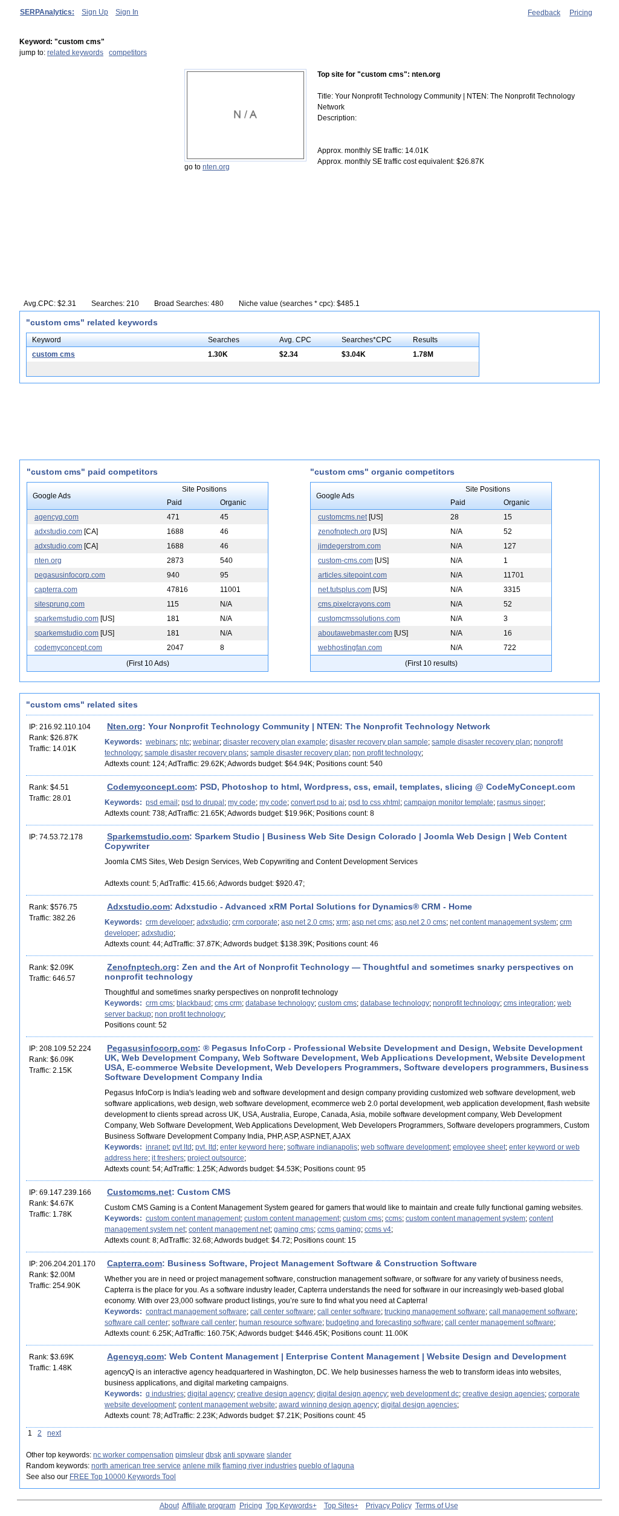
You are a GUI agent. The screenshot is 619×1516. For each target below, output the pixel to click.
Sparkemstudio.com (148, 836)
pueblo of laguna (326, 1466)
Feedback (544, 12)
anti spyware (244, 1455)
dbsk (213, 1455)
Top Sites (339, 1505)
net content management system (503, 922)
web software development (405, 1147)
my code (242, 802)
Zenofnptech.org (142, 967)
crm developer (169, 922)
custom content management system (465, 1218)
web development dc (425, 1394)
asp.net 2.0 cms (420, 922)
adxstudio (212, 922)
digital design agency (352, 1394)
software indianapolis (322, 1147)
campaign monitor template (448, 802)
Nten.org (125, 726)
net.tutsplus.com (344, 589)
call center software (282, 1311)
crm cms (159, 1003)
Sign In (126, 12)
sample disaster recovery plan (481, 742)
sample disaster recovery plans (195, 753)
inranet (157, 1147)
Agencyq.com (135, 1356)
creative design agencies (503, 1394)
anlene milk (202, 1466)
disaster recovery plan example (274, 742)
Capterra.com (134, 1263)
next (54, 1433)
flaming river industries (259, 1466)
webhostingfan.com (350, 647)
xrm (342, 922)
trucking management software (434, 1311)
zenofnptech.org (344, 531)
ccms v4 (378, 1229)
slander (279, 1455)
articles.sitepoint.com (352, 575)
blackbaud (194, 1003)
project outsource (215, 1158)
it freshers (168, 1158)
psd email (162, 802)
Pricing (580, 12)
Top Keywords (289, 1505)
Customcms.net (139, 1192)
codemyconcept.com (68, 647)
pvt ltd (182, 1147)
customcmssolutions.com (359, 618)
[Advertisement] (94, 144)
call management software (532, 1311)
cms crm (228, 1003)
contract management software (196, 1311)
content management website (226, 1405)
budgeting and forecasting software (383, 1322)
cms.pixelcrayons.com (354, 604)
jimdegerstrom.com (349, 546)
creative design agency (275, 1394)
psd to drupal (202, 802)
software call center (136, 1322)
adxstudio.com (58, 531)
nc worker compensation (133, 1455)
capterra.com (55, 589)
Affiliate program (209, 1505)
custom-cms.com (345, 560)
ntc (184, 742)
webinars (161, 742)
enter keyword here (252, 1147)
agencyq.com (56, 517)
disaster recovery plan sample (378, 742)
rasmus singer (520, 802)
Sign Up (95, 12)
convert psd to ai (318, 802)
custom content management (193, 1218)
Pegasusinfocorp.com (152, 1048)
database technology (279, 1003)
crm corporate (254, 922)
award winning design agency (328, 1405)
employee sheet (479, 1147)
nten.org (216, 167)
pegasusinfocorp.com (69, 575)
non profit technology (386, 753)
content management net (229, 1229)
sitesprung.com (59, 604)
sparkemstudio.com (66, 618)
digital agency (210, 1394)
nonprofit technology (466, 1003)
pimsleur (189, 1455)
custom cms (53, 354)
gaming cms (294, 1229)
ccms (393, 1218)
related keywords (75, 52)
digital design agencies (419, 1405)
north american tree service (136, 1466)
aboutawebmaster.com (355, 633)
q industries (165, 1394)
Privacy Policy (389, 1505)
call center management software (499, 1322)
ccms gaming (339, 1229)
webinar (206, 742)
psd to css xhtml (374, 802)
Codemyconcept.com (151, 787)
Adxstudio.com (138, 906)
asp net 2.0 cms (306, 922)
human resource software (280, 1322)
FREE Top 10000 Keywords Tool (123, 1476)
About (169, 1505)
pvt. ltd (205, 1147)
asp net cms (371, 922)
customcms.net (342, 517)
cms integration (529, 1003)
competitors (128, 52)
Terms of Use (436, 1505)
